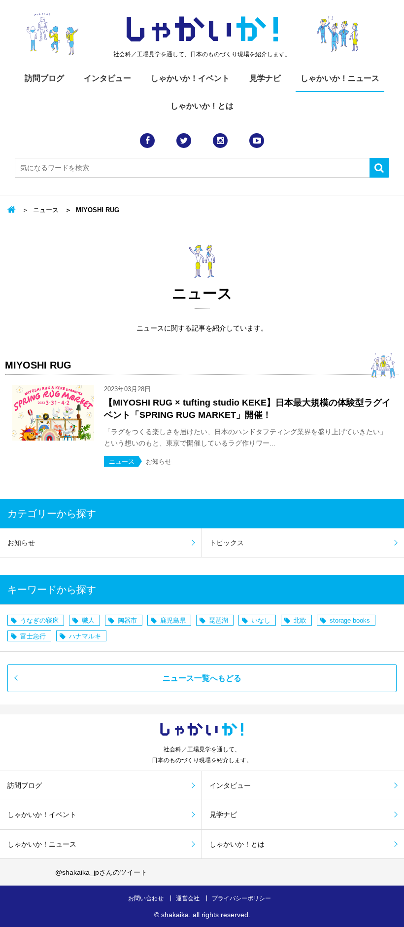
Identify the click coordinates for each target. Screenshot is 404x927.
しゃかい (202, 29)
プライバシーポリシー (241, 898)
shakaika (175, 915)
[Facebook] (147, 140)
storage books (350, 620)
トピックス (226, 543)
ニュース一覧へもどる (202, 678)
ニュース (46, 210)
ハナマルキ (85, 636)
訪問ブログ (44, 78)
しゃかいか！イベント (190, 78)
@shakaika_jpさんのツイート (101, 872)
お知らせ (21, 543)
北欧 (300, 620)
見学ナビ (265, 78)
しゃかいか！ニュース (340, 78)
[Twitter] (183, 140)
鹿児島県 (173, 620)
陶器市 (127, 620)
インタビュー (107, 78)
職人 (88, 620)
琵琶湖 (218, 620)
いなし (260, 620)
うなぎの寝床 (39, 620)
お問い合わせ (146, 898)
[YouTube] (256, 140)
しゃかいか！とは (202, 106)
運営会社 (188, 898)
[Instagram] (220, 140)
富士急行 (33, 636)
